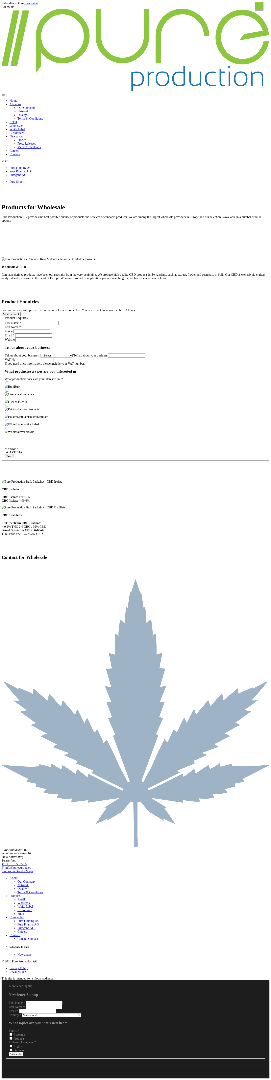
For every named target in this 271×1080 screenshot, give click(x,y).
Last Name (13, 327)
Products (18, 1038)
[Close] (259, 6)
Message (11, 448)
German (18, 1050)
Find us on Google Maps (17, 871)
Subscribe (16, 1054)
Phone (9, 331)
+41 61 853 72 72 (14, 864)
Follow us (8, 7)
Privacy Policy (19, 968)
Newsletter (31, 3)
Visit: (5, 161)
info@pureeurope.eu (16, 867)
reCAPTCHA (13, 452)
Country (15, 1015)
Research (19, 1034)
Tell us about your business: (22, 355)
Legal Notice (18, 971)
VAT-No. (11, 359)
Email (9, 335)
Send (9, 456)
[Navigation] (3, 95)
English (18, 1046)
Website (10, 339)
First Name (13, 323)
